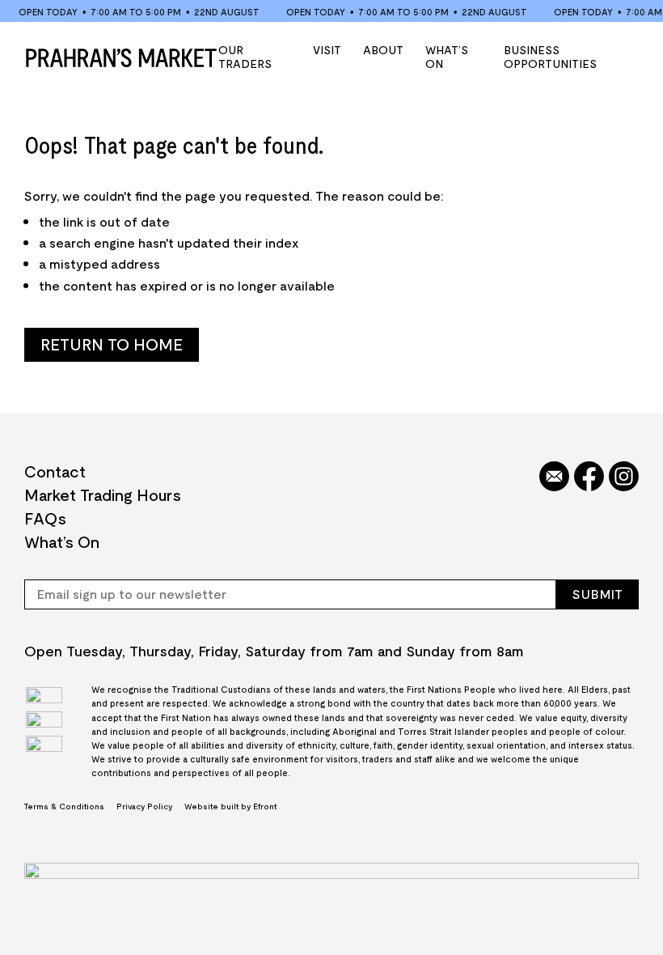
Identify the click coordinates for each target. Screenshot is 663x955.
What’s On (446, 56)
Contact (55, 471)
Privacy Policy (144, 806)
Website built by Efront (230, 806)
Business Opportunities (550, 56)
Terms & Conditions (64, 806)
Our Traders (245, 56)
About (383, 49)
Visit (327, 49)
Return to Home (111, 344)
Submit (597, 593)
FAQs (45, 518)
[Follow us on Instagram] (624, 477)
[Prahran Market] (121, 57)
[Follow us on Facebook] (589, 477)
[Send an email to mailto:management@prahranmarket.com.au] (554, 477)
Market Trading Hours (102, 494)
